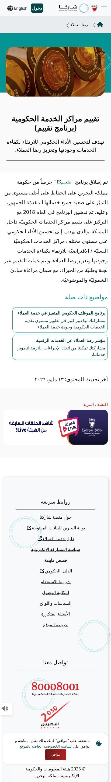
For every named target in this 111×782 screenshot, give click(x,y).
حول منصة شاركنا (56, 517)
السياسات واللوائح (55, 603)
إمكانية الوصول (55, 592)
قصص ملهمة (55, 560)
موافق (55, 754)
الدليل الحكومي (58, 571)
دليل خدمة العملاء (58, 539)
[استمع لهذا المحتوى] (5, 709)
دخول (37, 8)
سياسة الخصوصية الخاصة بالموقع (45, 746)
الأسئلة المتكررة (55, 614)
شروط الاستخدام (55, 582)
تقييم (66, 181)
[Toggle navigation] (104, 8)
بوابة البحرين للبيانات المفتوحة (58, 528)
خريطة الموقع (55, 625)
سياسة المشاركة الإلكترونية (55, 549)
